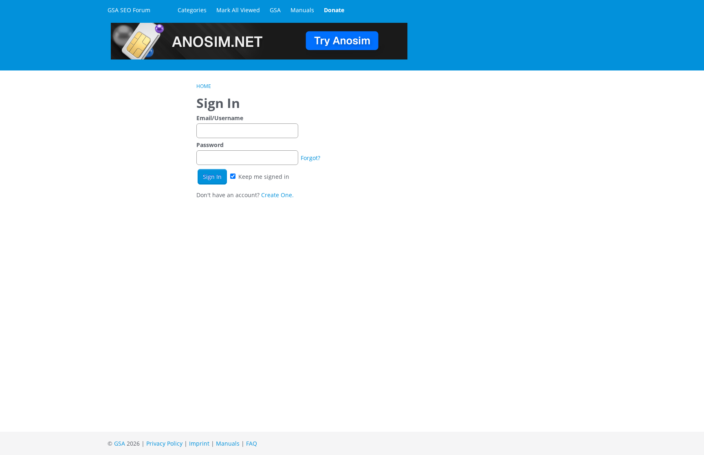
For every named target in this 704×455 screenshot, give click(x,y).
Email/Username (219, 118)
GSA (275, 10)
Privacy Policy (164, 443)
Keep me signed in (263, 176)
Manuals (302, 10)
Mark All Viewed (238, 10)
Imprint (199, 443)
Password (210, 145)
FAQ (251, 443)
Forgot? (310, 158)
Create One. (277, 195)
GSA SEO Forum (129, 10)
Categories (192, 10)
